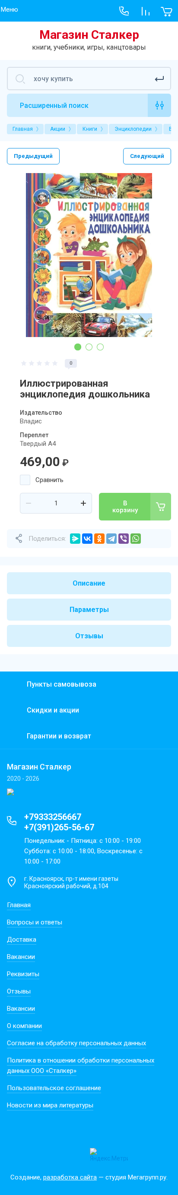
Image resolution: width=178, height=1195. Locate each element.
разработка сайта (70, 1177)
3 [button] (100, 347)
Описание (89, 583)
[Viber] (123, 538)
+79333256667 (52, 817)
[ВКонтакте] (87, 538)
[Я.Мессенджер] (75, 538)
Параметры (89, 609)
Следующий (147, 156)
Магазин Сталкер (89, 35)
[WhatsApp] (135, 538)
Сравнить (49, 480)
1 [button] (77, 347)
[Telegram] (111, 538)
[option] (89, 255)
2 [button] (89, 347)
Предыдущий (33, 156)
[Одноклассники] (99, 538)
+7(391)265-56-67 (59, 827)
